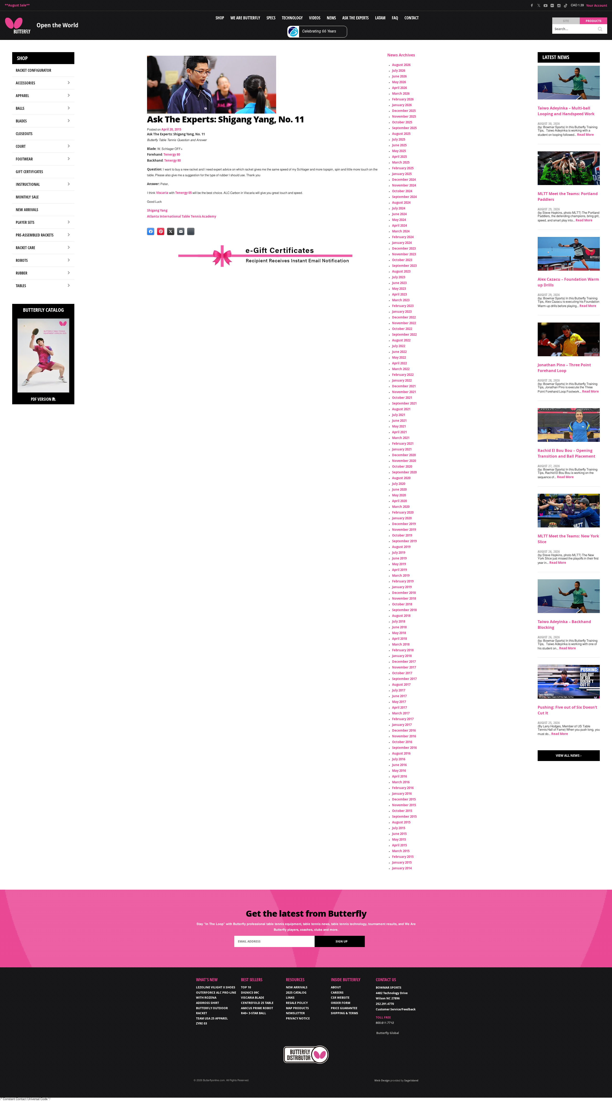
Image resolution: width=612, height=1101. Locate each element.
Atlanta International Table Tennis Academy (181, 216)
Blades (21, 121)
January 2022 (402, 380)
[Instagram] (559, 5)
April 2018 (399, 638)
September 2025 (404, 128)
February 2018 (403, 650)
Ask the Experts (355, 18)
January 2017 (402, 725)
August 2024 (401, 202)
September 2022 (404, 334)
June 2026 (399, 76)
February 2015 (403, 857)
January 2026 (402, 105)
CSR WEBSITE (340, 998)
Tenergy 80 (172, 154)
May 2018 (399, 633)
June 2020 (399, 489)
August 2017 (401, 684)
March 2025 (401, 162)
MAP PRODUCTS (297, 1008)
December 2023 (404, 248)
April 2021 (399, 432)
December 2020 (404, 455)
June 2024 (399, 214)
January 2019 (402, 587)
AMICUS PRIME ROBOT (257, 1008)
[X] (539, 5)
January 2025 (402, 174)
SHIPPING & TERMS (344, 1013)
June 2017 (399, 696)
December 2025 (404, 111)
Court (21, 146)
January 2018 (402, 656)
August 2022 (401, 340)
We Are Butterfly (245, 18)
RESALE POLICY (297, 1003)
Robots (22, 260)
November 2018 (404, 598)
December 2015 (404, 799)
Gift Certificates (29, 171)
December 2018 (404, 593)
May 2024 (399, 220)
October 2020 (402, 466)
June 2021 (399, 420)
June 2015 (399, 834)
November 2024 (404, 185)
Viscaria (162, 193)
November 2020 (404, 461)
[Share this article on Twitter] (170, 231)
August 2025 (401, 133)
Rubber (21, 273)
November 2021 (404, 392)
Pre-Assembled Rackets (35, 235)
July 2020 (398, 484)
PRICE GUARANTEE (344, 1008)
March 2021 (401, 438)
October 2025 (402, 122)
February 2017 (403, 719)
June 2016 (399, 765)
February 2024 (403, 237)
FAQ (395, 18)
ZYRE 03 (201, 1023)
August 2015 (401, 822)
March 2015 (401, 851)
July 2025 (398, 139)
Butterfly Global (387, 1033)
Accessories (25, 83)
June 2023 (399, 283)
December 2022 (404, 317)
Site (566, 21)
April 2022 (399, 363)
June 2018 (399, 627)
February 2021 (403, 443)
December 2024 (404, 179)
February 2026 (403, 99)
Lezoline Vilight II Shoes (215, 987)
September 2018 (404, 610)
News (331, 18)
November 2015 (404, 805)
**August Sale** (17, 5)
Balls (20, 108)
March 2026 (401, 93)
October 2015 (402, 811)
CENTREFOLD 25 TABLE (257, 1003)
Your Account (596, 5)
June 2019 (399, 558)
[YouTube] (545, 5)
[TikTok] (565, 5)
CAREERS (337, 993)
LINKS (290, 998)
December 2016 (404, 730)
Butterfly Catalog (43, 309)
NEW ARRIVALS (296, 987)
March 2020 (401, 506)
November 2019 (404, 529)
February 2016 (403, 788)
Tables (21, 285)
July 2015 (398, 828)
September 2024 (404, 197)
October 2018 (402, 604)
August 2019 (401, 547)
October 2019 (402, 535)
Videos (314, 18)
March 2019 (401, 575)
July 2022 (398, 346)
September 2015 (404, 816)
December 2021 (404, 386)
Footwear (24, 159)
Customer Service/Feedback (395, 1009)
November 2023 (404, 254)
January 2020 (402, 518)
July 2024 (398, 208)
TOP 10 (246, 987)
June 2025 (399, 145)
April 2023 (399, 294)
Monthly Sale (27, 197)
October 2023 (402, 260)
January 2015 (402, 862)
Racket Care (25, 247)
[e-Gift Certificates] (265, 256)
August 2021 (401, 409)
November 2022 (404, 323)
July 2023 (398, 277)
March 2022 (401, 369)
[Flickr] (552, 5)
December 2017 (404, 661)
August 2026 (401, 65)
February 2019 (403, 581)
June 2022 (399, 352)
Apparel (22, 95)
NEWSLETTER (295, 1013)
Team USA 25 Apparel (212, 1018)
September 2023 (404, 265)
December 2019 (404, 524)
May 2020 (399, 495)
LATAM (380, 18)
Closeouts (24, 133)
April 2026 (399, 88)
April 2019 (399, 570)
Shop (220, 18)
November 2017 (404, 667)
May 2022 (399, 357)
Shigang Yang (157, 210)
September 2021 (404, 403)
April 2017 (399, 707)
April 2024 (399, 225)
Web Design (382, 1080)
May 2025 (399, 151)
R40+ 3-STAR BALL (253, 1013)
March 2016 (401, 782)
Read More (585, 134)
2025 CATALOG (296, 993)
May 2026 (399, 82)
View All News (567, 755)
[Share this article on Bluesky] (190, 231)
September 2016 (404, 747)
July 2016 (398, 759)
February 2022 (403, 374)
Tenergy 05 (183, 193)
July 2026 (398, 70)
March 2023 (401, 300)
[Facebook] (532, 5)
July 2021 (398, 415)
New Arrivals (27, 209)
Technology (292, 18)
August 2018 (401, 615)
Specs (271, 18)
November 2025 (404, 116)
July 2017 (398, 690)
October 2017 (402, 673)
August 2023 (401, 271)
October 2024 (402, 191)
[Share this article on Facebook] (150, 231)
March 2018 (401, 644)
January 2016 (402, 793)
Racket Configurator (33, 70)
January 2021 (402, 449)
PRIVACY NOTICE (298, 1018)
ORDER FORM (340, 1003)
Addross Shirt (207, 1003)
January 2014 (402, 868)
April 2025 (399, 156)
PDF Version (41, 399)
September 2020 (404, 472)
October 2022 (402, 329)
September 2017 (404, 679)
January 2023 (402, 311)
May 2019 (399, 564)
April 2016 (399, 776)
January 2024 (402, 243)
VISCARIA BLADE (252, 998)
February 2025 (403, 168)
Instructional (28, 184)
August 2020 (401, 478)
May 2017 (399, 702)
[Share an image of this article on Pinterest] (160, 231)
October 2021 (402, 397)
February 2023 (403, 306)
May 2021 (399, 426)
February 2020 (403, 512)
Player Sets (25, 222)
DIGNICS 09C (250, 993)
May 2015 (399, 839)
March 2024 (401, 231)
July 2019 (398, 552)
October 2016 (402, 742)
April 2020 (399, 501)
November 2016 (404, 736)
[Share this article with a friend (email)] (180, 231)
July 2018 (398, 621)
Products (593, 21)
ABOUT (336, 987)
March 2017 (401, 713)
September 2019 (404, 541)
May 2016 (399, 770)
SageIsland (411, 1080)
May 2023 (399, 288)
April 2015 (399, 845)
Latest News (555, 57)
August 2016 (401, 753)
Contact (411, 18)
